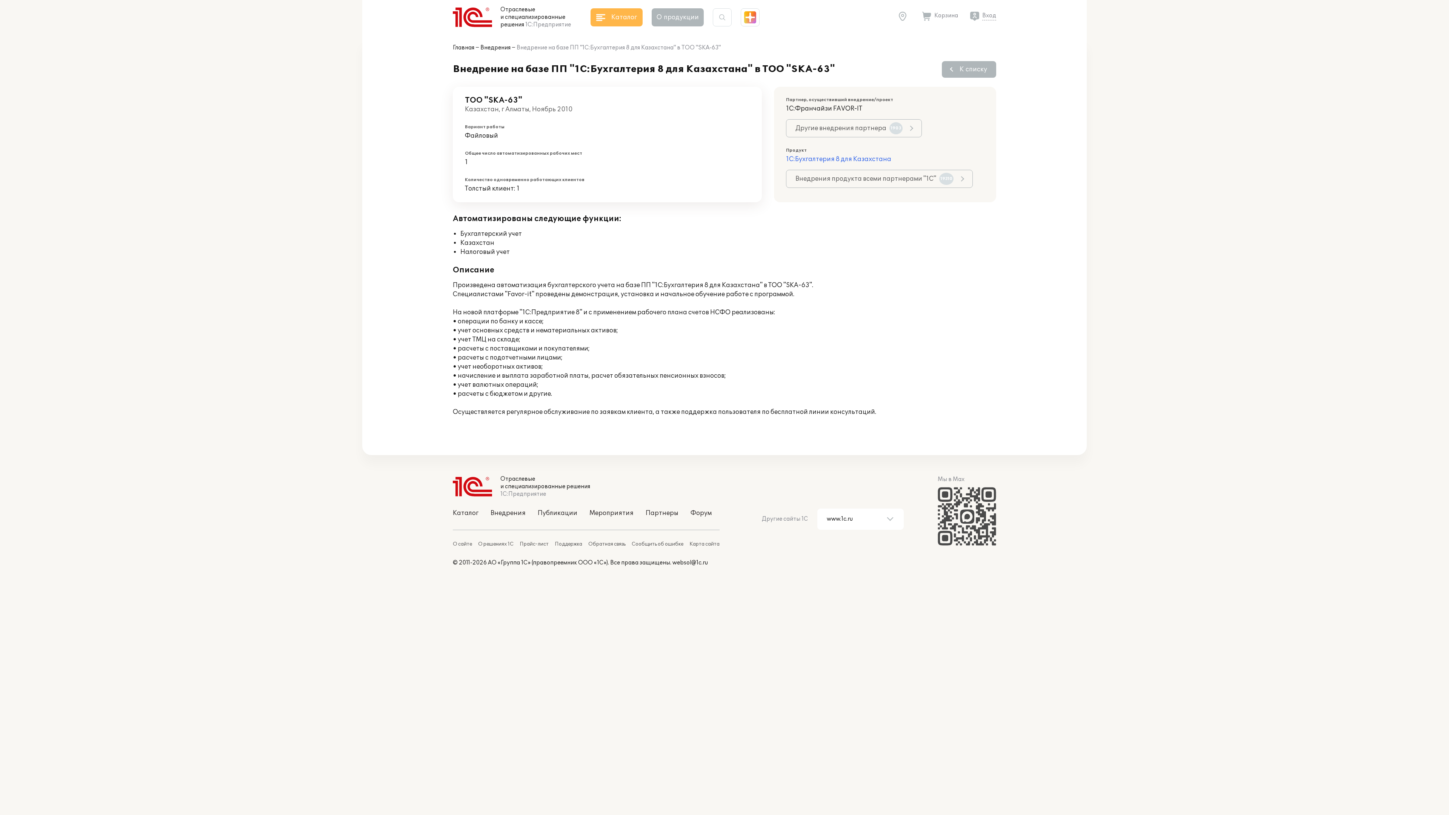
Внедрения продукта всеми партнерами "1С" (873, 179)
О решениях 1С (496, 544)
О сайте (462, 544)
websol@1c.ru (690, 563)
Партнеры (662, 513)
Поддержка (568, 544)
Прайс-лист (534, 544)
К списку (973, 69)
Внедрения (495, 48)
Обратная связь (607, 544)
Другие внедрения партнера (848, 128)
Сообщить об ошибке (657, 544)
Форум (701, 513)
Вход (989, 15)
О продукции (678, 17)
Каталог (465, 513)
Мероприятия (611, 513)
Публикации (557, 513)
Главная (463, 48)
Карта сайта (704, 544)
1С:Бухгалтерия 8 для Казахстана (838, 159)
